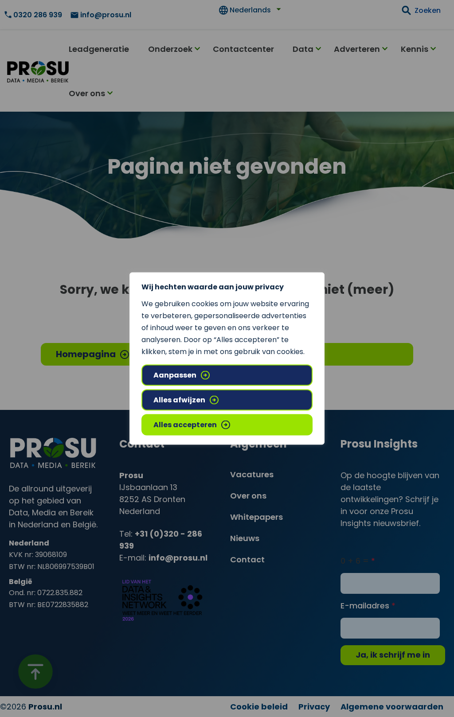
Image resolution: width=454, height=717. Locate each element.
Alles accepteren (185, 425)
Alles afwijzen (179, 400)
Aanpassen (174, 375)
